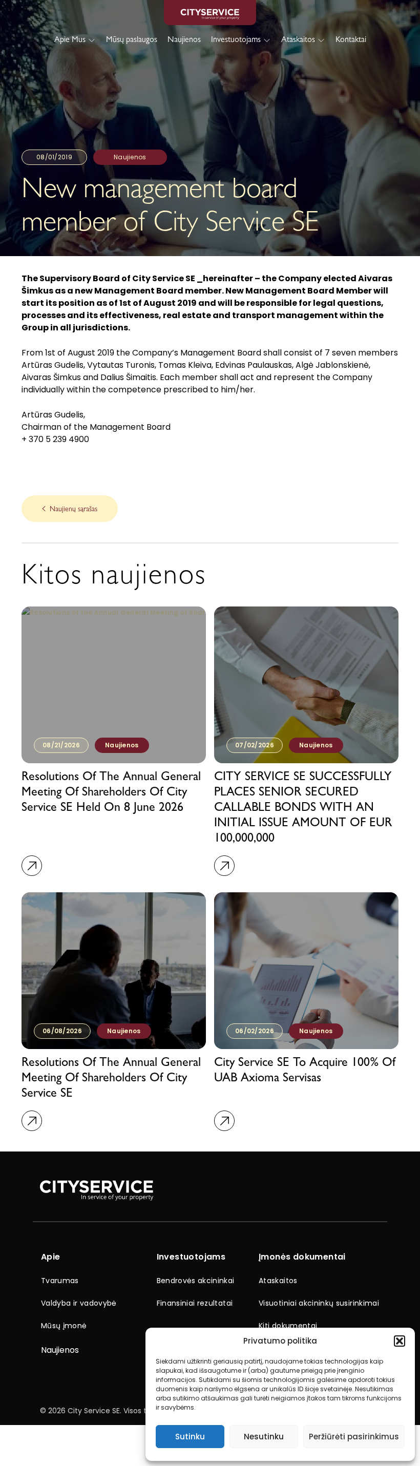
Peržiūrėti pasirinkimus (354, 1436)
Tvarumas (60, 1280)
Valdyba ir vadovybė (79, 1303)
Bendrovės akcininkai (196, 1280)
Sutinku (190, 1436)
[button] (399, 1341)
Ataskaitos (298, 40)
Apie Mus (70, 40)
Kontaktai (350, 40)
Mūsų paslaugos (131, 40)
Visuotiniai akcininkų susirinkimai (319, 1303)
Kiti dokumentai (288, 1326)
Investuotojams (236, 40)
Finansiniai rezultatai (195, 1303)
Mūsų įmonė (64, 1326)
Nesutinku (264, 1436)
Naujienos (184, 40)
